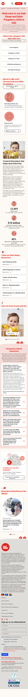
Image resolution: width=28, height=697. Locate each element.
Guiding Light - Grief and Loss (10, 641)
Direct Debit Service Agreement (9, 607)
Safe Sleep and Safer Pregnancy (13, 8)
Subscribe (5, 654)
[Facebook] (2, 619)
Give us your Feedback (7, 613)
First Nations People (14, 70)
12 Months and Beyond (14, 64)
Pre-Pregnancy (14, 47)
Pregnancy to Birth (14, 53)
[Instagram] (4, 619)
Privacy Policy (5, 600)
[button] (21, 343)
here (17, 590)
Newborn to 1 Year (14, 58)
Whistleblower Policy (7, 616)
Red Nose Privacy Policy (9, 650)
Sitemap (3, 597)
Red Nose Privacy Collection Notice (13, 649)
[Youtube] (7, 619)
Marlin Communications (11, 670)
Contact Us (4, 610)
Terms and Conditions (7, 604)
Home (4, 8)
